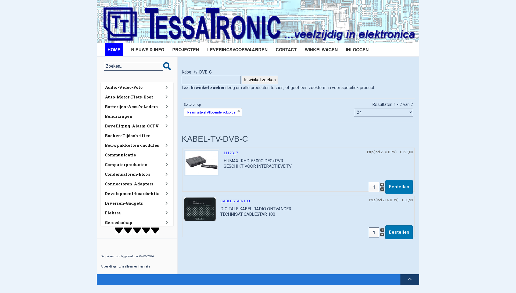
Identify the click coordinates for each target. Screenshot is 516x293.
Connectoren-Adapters (129, 183)
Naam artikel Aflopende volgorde (211, 112)
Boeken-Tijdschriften (128, 135)
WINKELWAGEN (321, 49)
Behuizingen (118, 116)
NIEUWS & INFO (147, 49)
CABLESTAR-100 (235, 201)
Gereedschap (118, 222)
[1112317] (201, 162)
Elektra (113, 212)
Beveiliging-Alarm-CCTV (132, 126)
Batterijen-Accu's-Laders (131, 106)
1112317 (231, 153)
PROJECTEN (185, 49)
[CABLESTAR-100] (200, 209)
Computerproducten (126, 164)
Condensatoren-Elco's (127, 174)
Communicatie (120, 155)
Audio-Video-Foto (124, 87)
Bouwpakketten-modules (132, 145)
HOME (114, 49)
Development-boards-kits (132, 193)
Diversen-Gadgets (124, 203)
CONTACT (286, 49)
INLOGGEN (357, 49)
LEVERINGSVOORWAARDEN (237, 49)
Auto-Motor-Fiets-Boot (129, 97)
